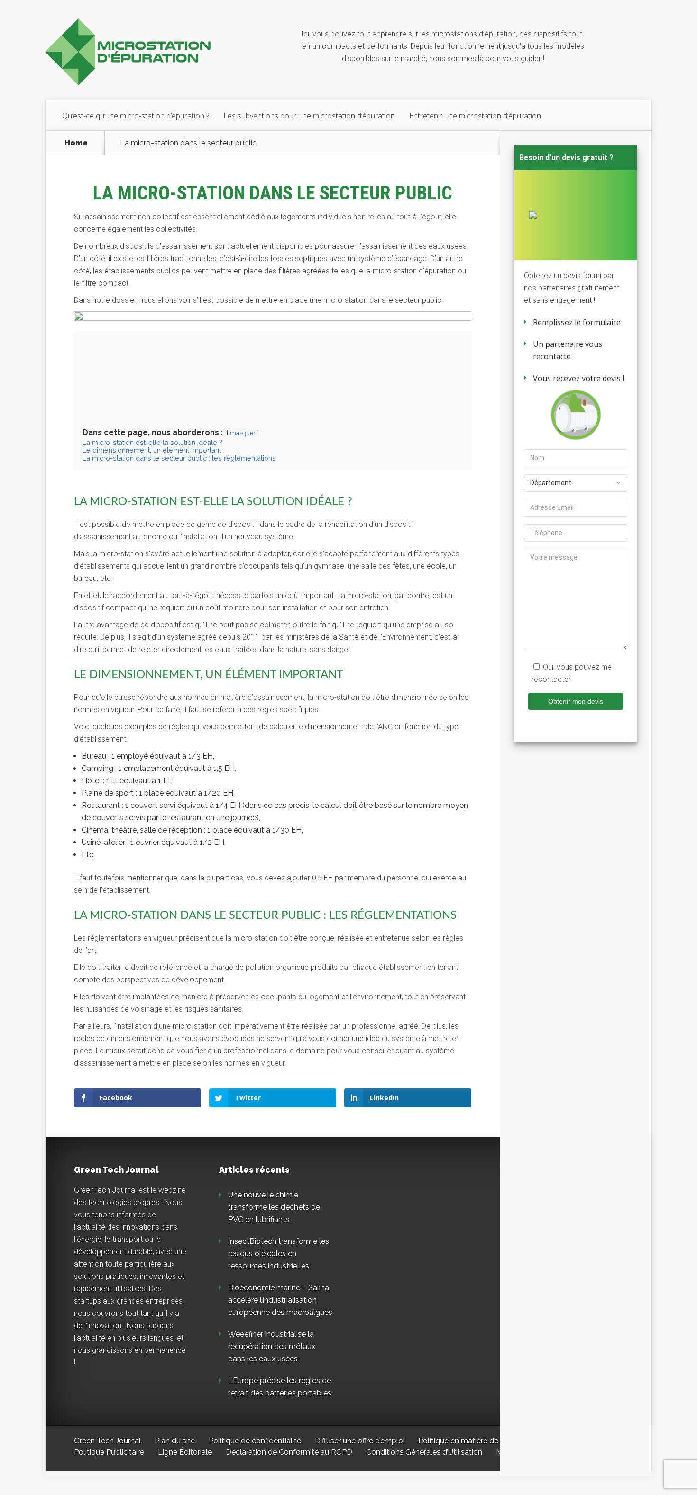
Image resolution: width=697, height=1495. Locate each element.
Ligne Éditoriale (185, 1452)
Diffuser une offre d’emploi (359, 1440)
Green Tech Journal (107, 1440)
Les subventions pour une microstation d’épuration (309, 115)
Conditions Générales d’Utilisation (424, 1452)
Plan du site (175, 1440)
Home (76, 143)
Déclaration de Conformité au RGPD (289, 1452)
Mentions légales (525, 1452)
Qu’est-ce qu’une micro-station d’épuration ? (135, 115)
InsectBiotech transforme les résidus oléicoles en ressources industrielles (278, 1253)
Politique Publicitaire (109, 1452)
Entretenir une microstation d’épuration (475, 115)
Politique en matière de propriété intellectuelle (498, 1440)
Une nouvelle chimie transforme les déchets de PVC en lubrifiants (274, 1207)
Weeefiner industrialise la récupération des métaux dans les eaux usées (271, 1346)
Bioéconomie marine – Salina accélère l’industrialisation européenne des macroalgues (280, 1300)
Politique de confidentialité (255, 1440)
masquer (243, 432)
